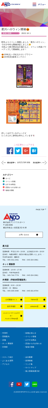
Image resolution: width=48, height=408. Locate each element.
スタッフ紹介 (7, 357)
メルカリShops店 (11, 316)
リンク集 (29, 364)
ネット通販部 (7, 343)
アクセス (5, 364)
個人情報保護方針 (32, 371)
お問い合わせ (24, 235)
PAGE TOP (40, 210)
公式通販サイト (11, 300)
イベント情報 (10, 181)
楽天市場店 (11, 306)
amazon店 (34, 306)
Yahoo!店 (34, 300)
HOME (5, 333)
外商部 (5, 347)
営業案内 (5, 336)
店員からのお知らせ (13, 187)
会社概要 (29, 357)
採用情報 (29, 361)
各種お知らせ (30, 333)
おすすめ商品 (10, 184)
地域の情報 (9, 190)
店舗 (4, 340)
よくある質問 (7, 361)
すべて (8, 178)
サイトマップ (30, 368)
